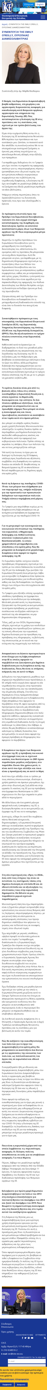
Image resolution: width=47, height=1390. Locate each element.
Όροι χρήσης (7, 1331)
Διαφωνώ (21, 1385)
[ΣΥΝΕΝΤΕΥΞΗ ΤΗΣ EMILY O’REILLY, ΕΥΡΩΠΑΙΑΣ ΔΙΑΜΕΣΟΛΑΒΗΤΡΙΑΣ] (23, 1300)
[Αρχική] (23, 7)
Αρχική (4, 24)
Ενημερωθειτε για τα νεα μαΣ (32, 1357)
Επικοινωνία (7, 1326)
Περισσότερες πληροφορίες (14, 1379)
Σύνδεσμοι (6, 1323)
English (40, 4)
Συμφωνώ (7, 1384)
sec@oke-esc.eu (15, 1353)
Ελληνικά (28, 4)
